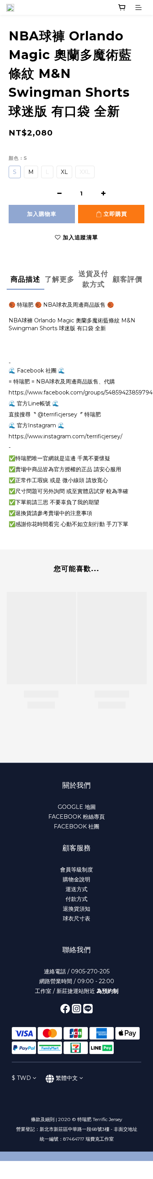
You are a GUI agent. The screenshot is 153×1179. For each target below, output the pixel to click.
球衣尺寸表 (76, 918)
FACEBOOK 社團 (76, 826)
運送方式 (76, 889)
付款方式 (76, 898)
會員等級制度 (76, 869)
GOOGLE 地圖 (77, 806)
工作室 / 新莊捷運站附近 (76, 991)
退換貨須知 (76, 908)
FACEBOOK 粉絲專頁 (76, 816)
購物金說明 (76, 879)
